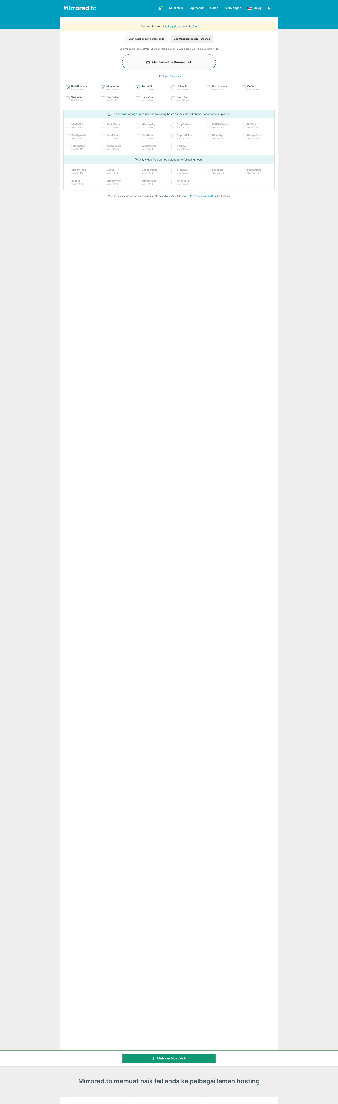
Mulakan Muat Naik (171, 1058)
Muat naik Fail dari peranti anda (146, 38)
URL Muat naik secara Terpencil (192, 38)
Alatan (214, 8)
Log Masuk (196, 8)
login (124, 114)
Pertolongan (232, 8)
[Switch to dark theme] (269, 8)
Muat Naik (176, 8)
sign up (136, 114)
